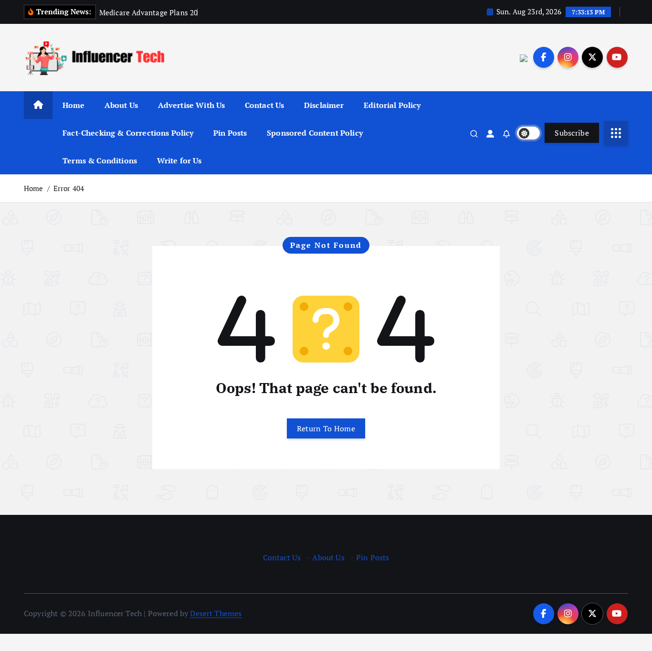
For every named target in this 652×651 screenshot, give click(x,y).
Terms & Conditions (100, 160)
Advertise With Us (191, 105)
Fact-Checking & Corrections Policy (128, 133)
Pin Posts (230, 133)
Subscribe (572, 133)
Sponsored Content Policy (315, 133)
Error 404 (68, 188)
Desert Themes (216, 613)
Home (74, 105)
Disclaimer (324, 105)
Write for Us (179, 160)
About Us (121, 105)
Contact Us (264, 105)
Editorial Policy (392, 105)
